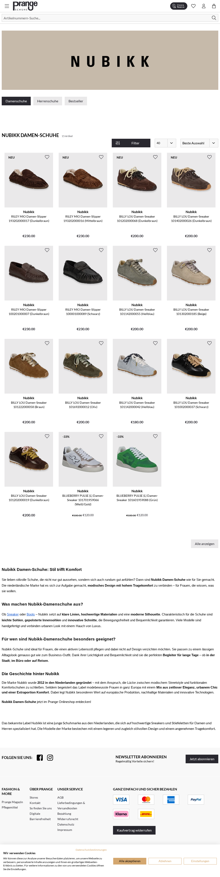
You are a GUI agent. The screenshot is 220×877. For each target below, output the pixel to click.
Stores (34, 797)
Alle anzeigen (204, 544)
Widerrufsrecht (67, 819)
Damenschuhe (16, 101)
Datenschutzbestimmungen (91, 849)
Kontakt (35, 803)
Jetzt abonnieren (201, 759)
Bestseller (76, 101)
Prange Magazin (12, 802)
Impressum (64, 830)
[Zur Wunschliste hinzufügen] (47, 157)
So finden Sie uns (41, 808)
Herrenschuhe (47, 101)
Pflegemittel (10, 807)
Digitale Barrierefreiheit (40, 816)
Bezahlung (64, 813)
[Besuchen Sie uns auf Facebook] (37, 758)
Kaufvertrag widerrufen (134, 830)
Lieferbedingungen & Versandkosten (71, 805)
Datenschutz (65, 824)
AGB (60, 797)
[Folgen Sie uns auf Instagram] (48, 758)
